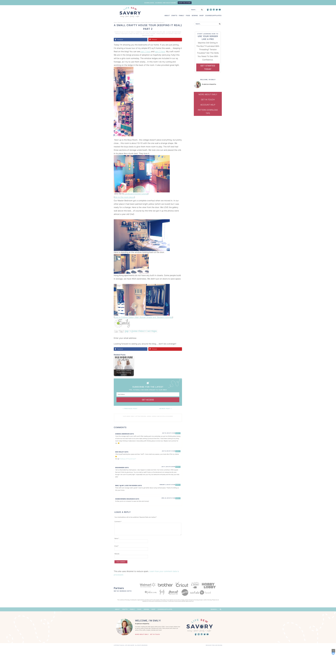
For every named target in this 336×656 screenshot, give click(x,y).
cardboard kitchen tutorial (136, 194)
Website (116, 554)
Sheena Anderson (122, 434)
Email (116, 546)
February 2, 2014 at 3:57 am (167, 484)
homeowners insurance (125, 499)
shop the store (185, 2)
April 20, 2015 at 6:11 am (168, 498)
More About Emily (208, 94)
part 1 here (145, 51)
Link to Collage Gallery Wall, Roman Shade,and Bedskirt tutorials (143, 317)
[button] (179, 69)
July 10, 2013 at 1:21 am (168, 433)
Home (115, 22)
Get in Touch (208, 99)
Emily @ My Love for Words (126, 485)
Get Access (148, 400)
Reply (178, 433)
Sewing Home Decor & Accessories (131, 22)
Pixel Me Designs (217, 645)
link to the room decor (124, 197)
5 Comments (138, 32)
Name (116, 538)
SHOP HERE (150, 35)
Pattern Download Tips (208, 111)
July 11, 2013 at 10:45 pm (168, 466)
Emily (132, 32)
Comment (118, 521)
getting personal (140, 416)
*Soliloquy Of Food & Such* (128, 459)
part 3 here (160, 51)
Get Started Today (207, 67)
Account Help (207, 105)
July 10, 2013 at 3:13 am (168, 450)
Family (133, 416)
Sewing (119, 22)
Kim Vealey (119, 452)
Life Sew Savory (130, 12)
